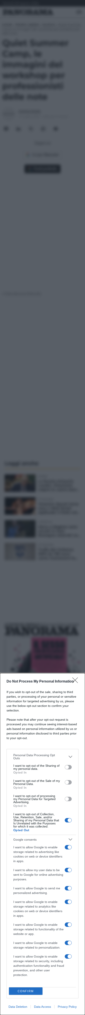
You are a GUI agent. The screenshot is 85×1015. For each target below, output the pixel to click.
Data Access (42, 1006)
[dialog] (42, 844)
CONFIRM (26, 991)
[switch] (68, 767)
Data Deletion (17, 1006)
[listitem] (42, 757)
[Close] (76, 681)
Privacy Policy (67, 1006)
